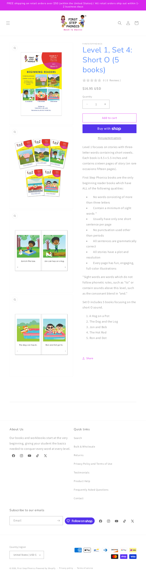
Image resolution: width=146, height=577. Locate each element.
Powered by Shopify (46, 568)
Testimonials (81, 472)
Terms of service (85, 568)
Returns (78, 455)
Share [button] (89, 358)
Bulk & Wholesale (84, 446)
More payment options (109, 137)
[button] (8, 23)
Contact (78, 498)
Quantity (87, 96)
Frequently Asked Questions (91, 489)
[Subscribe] (58, 520)
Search (78, 438)
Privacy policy (66, 568)
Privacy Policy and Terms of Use (93, 463)
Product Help (82, 481)
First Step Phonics (26, 568)
